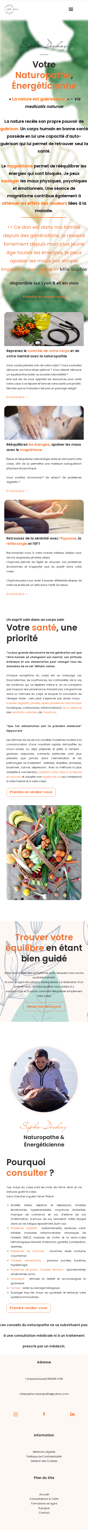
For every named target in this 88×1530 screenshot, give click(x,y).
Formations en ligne (44, 1503)
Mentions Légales (44, 1452)
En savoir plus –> (17, 397)
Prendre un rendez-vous (44, 296)
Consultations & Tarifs (44, 1499)
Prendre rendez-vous (28, 1307)
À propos (44, 1508)
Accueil (44, 1494)
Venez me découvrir (44, 1006)
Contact (44, 1512)
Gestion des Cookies (44, 1461)
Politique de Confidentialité (44, 1456)
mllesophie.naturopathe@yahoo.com (44, 1394)
